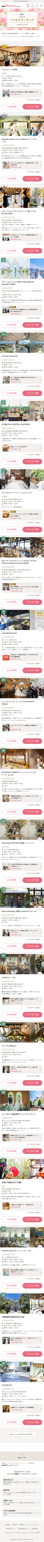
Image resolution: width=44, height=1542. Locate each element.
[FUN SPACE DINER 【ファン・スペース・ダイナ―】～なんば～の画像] (22, 759)
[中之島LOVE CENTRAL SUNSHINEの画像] (22, 411)
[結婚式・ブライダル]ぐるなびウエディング (14, 1463)
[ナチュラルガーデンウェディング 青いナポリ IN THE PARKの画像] (22, 198)
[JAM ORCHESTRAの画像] (22, 620)
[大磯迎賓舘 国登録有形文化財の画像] (22, 1303)
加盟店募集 (35, 1528)
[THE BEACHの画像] (22, 1372)
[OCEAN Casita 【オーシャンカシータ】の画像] (22, 1237)
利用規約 (14, 1524)
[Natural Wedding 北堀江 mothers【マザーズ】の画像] (22, 898)
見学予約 (13, 107)
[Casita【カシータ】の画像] (22, 964)
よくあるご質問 (35, 1532)
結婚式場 (31, 1463)
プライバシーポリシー (32, 1524)
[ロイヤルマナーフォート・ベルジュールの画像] (22, 479)
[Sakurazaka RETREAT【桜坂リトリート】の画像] (22, 830)
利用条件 (21, 1524)
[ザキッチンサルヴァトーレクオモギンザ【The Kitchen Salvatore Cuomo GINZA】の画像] (22, 547)
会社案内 (7, 1524)
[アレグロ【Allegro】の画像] (22, 1032)
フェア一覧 (34, 107)
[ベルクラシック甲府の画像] (22, 56)
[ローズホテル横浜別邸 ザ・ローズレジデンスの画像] (22, 1101)
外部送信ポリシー (11, 1528)
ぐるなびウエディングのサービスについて (16, 1532)
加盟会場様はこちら (24, 1528)
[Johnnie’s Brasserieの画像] (22, 343)
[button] (22, 1481)
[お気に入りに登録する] (40, 66)
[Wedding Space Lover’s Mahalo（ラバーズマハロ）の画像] (22, 126)
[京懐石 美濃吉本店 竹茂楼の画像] (22, 1169)
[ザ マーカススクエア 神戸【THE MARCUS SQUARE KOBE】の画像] (22, 268)
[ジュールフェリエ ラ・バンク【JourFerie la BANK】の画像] (22, 688)
